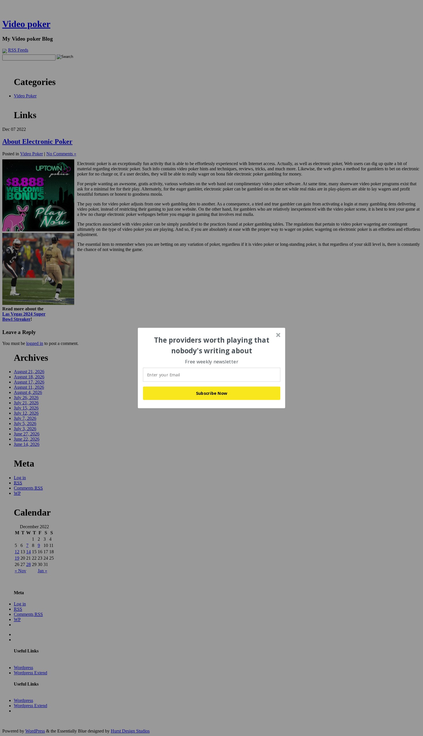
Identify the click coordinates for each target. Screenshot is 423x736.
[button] (212, 345)
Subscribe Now (212, 393)
